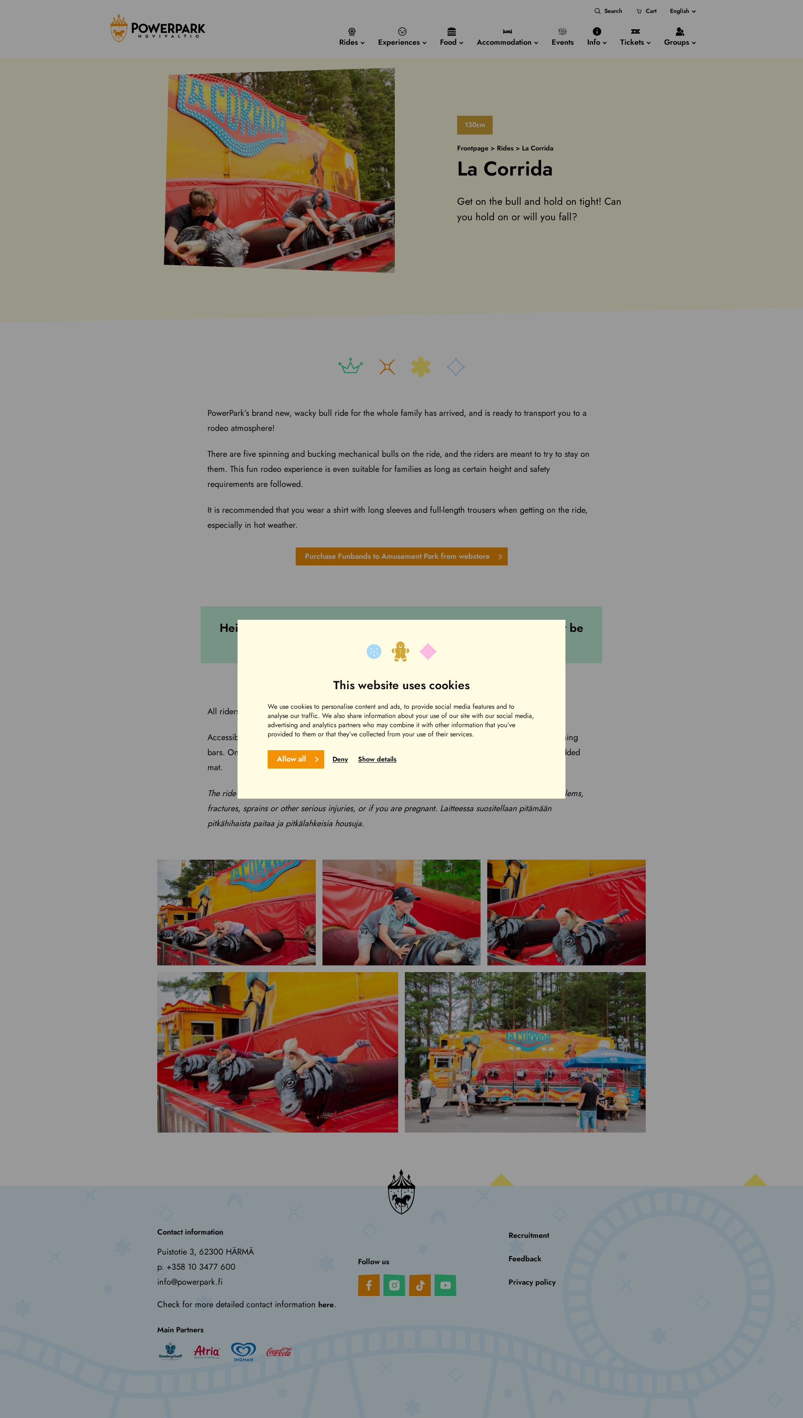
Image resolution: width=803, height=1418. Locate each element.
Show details (377, 759)
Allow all (291, 758)
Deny (340, 759)
